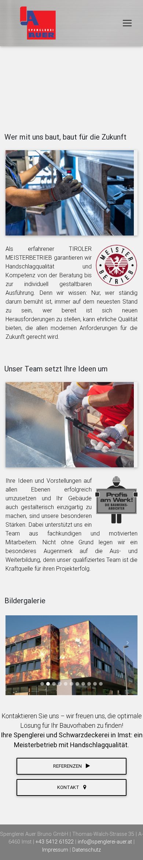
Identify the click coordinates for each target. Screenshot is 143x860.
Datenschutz (86, 849)
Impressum (56, 849)
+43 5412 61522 (55, 841)
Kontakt (68, 787)
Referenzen (68, 766)
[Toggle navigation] (127, 23)
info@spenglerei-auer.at (105, 841)
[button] (15, 642)
